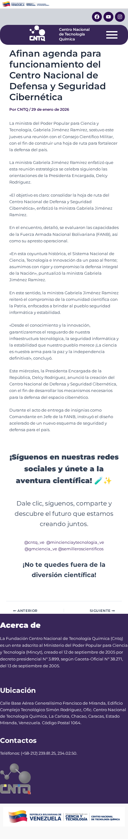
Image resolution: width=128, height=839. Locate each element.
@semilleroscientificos (80, 549)
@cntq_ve (34, 542)
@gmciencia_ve (41, 549)
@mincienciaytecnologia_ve (75, 542)
